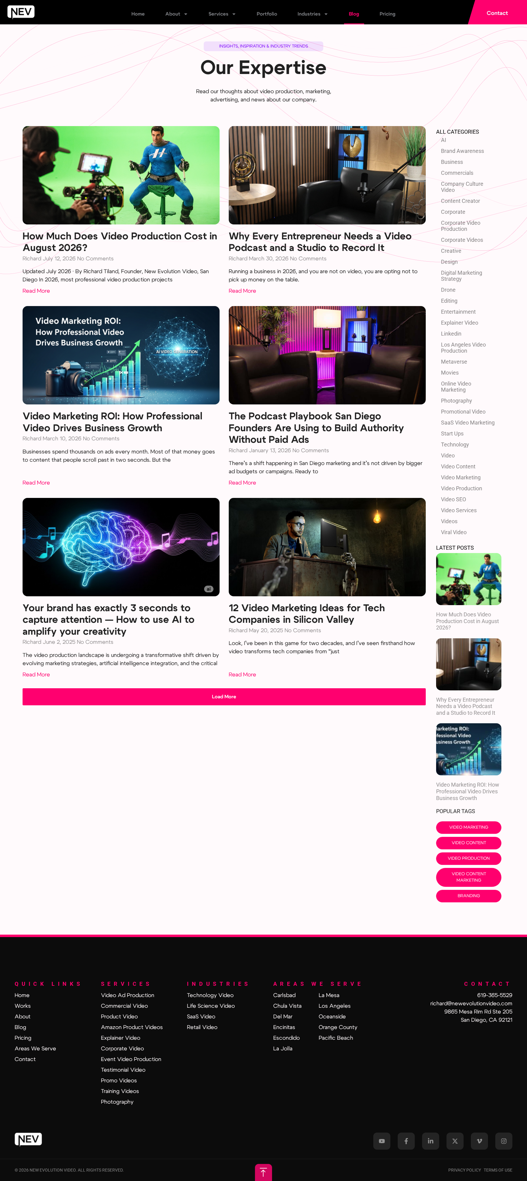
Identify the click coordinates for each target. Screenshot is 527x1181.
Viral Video (454, 532)
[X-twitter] (455, 1141)
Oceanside (332, 1017)
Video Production (461, 488)
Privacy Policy (466, 1170)
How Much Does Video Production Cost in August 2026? (467, 621)
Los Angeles (335, 1006)
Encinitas (284, 1027)
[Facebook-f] (406, 1141)
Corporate (453, 212)
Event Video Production (131, 1059)
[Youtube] (381, 1141)
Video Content (458, 466)
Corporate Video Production (460, 226)
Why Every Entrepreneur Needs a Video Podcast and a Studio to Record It (465, 706)
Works (23, 1006)
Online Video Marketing (456, 386)
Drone (448, 290)
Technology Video (210, 995)
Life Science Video (211, 1006)
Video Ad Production (127, 995)
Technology (455, 444)
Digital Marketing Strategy (461, 276)
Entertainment (458, 311)
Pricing (388, 14)
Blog (354, 14)
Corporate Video (122, 1049)
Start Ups (452, 433)
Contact (25, 1059)
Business (452, 162)
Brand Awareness (462, 151)
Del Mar (282, 1017)
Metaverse (454, 361)
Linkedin (451, 333)
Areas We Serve (35, 1049)
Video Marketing (461, 477)
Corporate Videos (462, 240)
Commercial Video (124, 1006)
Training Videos (120, 1091)
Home (138, 14)
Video (448, 455)
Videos (449, 521)
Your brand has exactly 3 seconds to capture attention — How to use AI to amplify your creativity (109, 619)
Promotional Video (463, 411)
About (172, 14)
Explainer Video (459, 322)
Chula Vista (287, 1006)
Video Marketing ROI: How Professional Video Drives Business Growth (467, 791)
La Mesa (329, 995)
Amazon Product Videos (132, 1027)
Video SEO (453, 499)
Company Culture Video (462, 187)
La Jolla (282, 1049)
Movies (450, 372)
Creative (451, 251)
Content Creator (460, 201)
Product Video (119, 1017)
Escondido (286, 1038)
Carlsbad (284, 995)
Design (449, 262)
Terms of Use (498, 1170)
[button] (224, 696)
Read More (36, 291)
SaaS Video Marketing (468, 422)
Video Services (459, 510)
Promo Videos (119, 1081)
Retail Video (202, 1027)
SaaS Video (201, 1017)
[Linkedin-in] (430, 1141)
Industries (309, 14)
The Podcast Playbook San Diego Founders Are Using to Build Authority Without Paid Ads (316, 428)
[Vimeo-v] (479, 1141)
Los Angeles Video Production (463, 347)
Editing (449, 301)
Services (218, 14)
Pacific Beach (336, 1038)
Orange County (338, 1027)
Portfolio (267, 14)
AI (443, 140)
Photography (456, 400)
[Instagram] (503, 1141)
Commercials (457, 173)
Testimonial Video (123, 1070)
